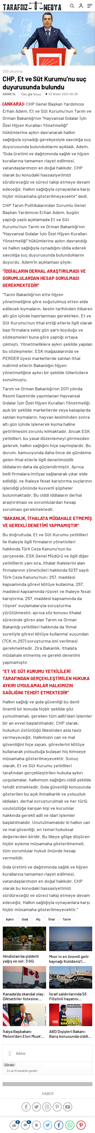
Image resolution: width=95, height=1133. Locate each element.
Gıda (25, 919)
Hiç (38, 919)
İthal (51, 919)
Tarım (67, 919)
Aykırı (10, 919)
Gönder (9, 1065)
